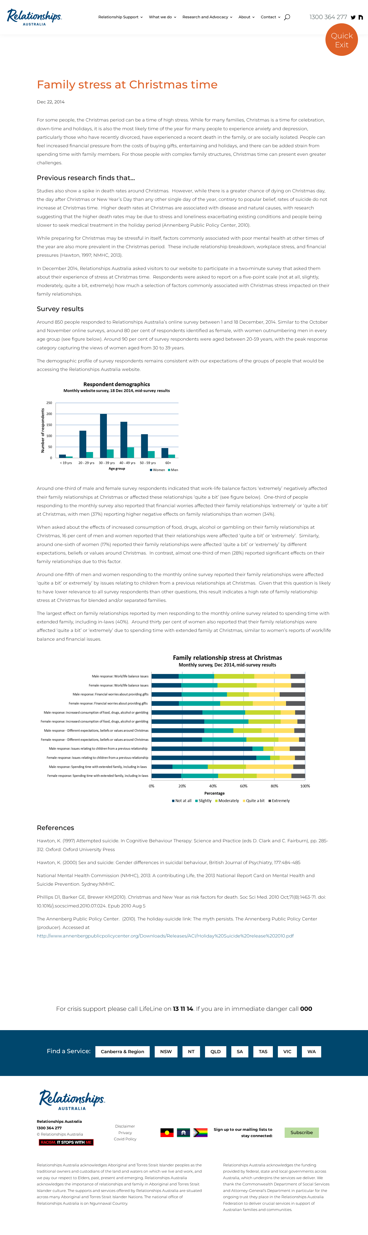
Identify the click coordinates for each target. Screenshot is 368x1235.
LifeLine (150, 1008)
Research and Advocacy (205, 17)
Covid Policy (125, 1139)
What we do (160, 17)
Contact (268, 17)
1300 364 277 (328, 17)
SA (240, 1051)
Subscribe (302, 1132)
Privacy (125, 1132)
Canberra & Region (122, 1051)
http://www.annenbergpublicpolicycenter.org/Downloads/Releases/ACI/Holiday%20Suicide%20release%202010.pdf (165, 936)
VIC (287, 1051)
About (244, 17)
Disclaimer (125, 1126)
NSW (166, 1051)
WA (311, 1051)
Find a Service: (68, 1051)
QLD (216, 1051)
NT (191, 1051)
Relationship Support (118, 17)
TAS (263, 1051)
